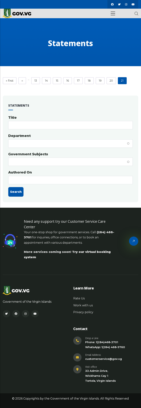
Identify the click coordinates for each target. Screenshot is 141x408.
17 (80, 80)
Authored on (20, 172)
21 (124, 80)
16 (69, 80)
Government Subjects (28, 154)
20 (112, 80)
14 (48, 80)
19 (102, 80)
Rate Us (79, 298)
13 (37, 80)
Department (19, 136)
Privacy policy (83, 312)
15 (58, 80)
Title (12, 118)
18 (91, 80)
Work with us (83, 305)
